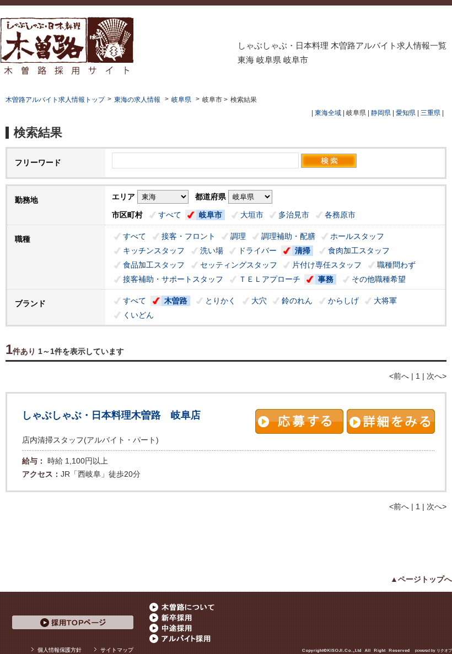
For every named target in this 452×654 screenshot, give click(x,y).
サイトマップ (116, 650)
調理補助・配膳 (288, 236)
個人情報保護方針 (59, 650)
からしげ (343, 300)
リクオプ (444, 650)
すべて (169, 214)
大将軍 (385, 300)
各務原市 (340, 214)
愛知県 (406, 113)
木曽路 (175, 300)
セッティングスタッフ (238, 264)
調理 (238, 236)
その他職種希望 (379, 279)
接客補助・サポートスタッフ (173, 279)
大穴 (259, 300)
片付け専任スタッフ (327, 264)
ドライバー (257, 250)
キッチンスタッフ (154, 250)
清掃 (302, 250)
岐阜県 (181, 99)
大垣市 (251, 214)
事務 (325, 279)
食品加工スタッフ (154, 264)
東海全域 (328, 113)
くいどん (138, 314)
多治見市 (293, 214)
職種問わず (396, 264)
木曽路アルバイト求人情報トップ (55, 99)
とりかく (220, 300)
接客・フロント (189, 236)
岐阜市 (210, 214)
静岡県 (381, 113)
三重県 (430, 113)
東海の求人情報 (138, 99)
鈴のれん (297, 300)
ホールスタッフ (357, 236)
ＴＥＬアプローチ (269, 279)
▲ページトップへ (421, 579)
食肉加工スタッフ (359, 250)
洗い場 (211, 250)
